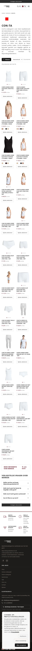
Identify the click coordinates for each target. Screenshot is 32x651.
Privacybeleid (15, 632)
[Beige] (2, 129)
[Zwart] (6, 129)
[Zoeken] (18, 6)
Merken (4, 587)
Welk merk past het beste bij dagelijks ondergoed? (16, 489)
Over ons (4, 582)
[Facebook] (3, 560)
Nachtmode (5, 577)
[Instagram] (6, 560)
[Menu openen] (28, 6)
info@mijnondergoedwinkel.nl (11, 600)
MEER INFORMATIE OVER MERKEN (15, 467)
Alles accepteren (21, 645)
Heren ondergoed (6, 574)
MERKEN (8, 13)
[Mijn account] (20, 6)
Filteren (7, 59)
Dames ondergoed (6, 572)
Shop (3, 569)
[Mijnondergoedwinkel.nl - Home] (6, 6)
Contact (4, 585)
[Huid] (8, 129)
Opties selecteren (7, 96)
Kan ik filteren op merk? (16, 498)
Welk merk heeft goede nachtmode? (16, 494)
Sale (3, 579)
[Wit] (4, 129)
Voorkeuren (23, 636)
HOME (3, 13)
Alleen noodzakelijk (21, 641)
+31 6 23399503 (8, 603)
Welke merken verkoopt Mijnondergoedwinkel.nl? (16, 483)
